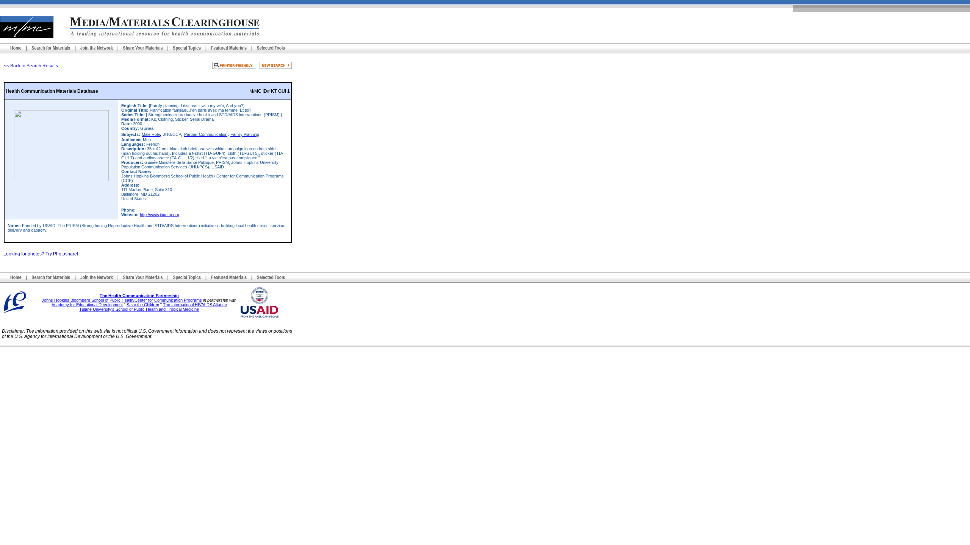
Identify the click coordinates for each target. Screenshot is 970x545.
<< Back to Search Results (31, 66)
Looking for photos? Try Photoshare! (40, 254)
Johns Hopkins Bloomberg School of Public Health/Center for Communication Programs (122, 300)
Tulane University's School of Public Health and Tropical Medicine (139, 309)
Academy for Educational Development (87, 304)
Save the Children (143, 304)
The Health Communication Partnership (139, 295)
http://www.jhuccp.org (159, 214)
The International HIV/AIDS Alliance (195, 304)
